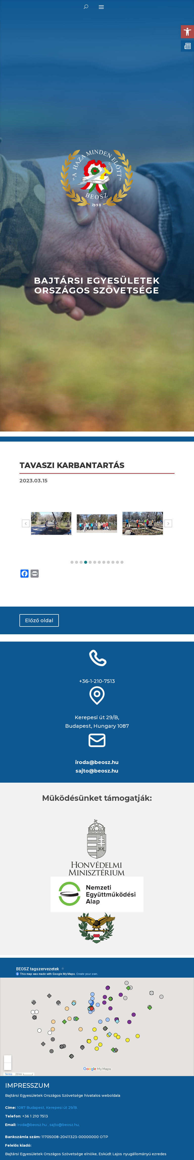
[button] (72, 562)
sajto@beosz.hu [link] (97, 771)
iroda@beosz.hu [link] (96, 762)
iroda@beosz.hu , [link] (33, 1124)
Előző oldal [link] (39, 620)
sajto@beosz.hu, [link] (65, 1124)
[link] (187, 31)
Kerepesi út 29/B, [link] (97, 717)
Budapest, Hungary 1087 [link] (97, 726)
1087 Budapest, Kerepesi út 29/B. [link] (47, 1107)
